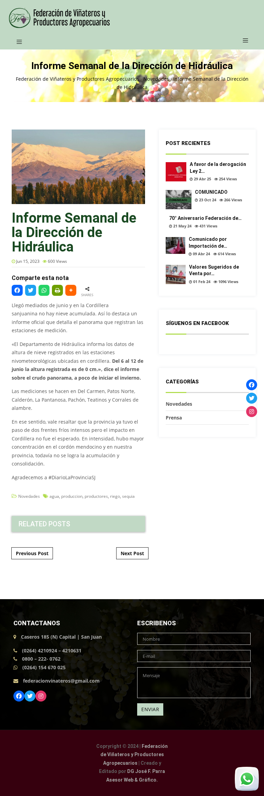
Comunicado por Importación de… (208, 242)
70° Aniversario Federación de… (205, 218)
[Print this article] (57, 290)
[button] (243, 41)
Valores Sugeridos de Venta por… (214, 270)
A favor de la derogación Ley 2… (218, 167)
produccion (71, 496)
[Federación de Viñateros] (59, 18)
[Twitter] (29, 696)
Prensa (174, 417)
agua (54, 496)
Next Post (132, 553)
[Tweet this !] (30, 290)
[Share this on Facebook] (17, 290)
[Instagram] (40, 696)
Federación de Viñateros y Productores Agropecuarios (134, 754)
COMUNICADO (211, 192)
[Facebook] (18, 696)
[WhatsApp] (44, 290)
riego (115, 496)
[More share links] (70, 290)
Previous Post (32, 553)
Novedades (29, 496)
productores (96, 496)
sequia (128, 496)
